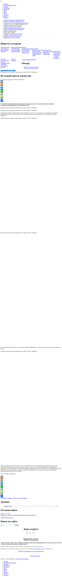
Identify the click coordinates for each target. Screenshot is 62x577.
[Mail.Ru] (31, 89)
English (5, 16)
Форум (5, 12)
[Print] (31, 98)
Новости (6, 4)
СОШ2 (20, 498)
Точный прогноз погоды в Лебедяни (31, 67)
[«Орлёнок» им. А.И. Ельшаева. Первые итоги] (16, 23)
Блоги (5, 13)
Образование (4, 498)
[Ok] (31, 534)
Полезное (6, 14)
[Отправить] (31, 101)
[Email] (31, 93)
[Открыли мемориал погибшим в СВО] (14, 20)
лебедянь (10, 498)
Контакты (6, 17)
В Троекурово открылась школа (30, 48)
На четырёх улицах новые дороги (51, 51)
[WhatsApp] (31, 91)
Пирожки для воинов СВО (57, 53)
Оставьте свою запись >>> (7, 517)
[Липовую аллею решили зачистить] (13, 33)
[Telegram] (31, 86)
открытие (15, 498)
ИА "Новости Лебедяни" (22, 559)
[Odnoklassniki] (31, 84)
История (6, 6)
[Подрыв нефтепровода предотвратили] (14, 28)
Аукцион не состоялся (57, 56)
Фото (5, 10)
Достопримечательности (10, 5)
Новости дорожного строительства (41, 50)
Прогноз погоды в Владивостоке (31, 68)
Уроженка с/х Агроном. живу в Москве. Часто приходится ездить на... (19, 515)
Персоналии (7, 8)
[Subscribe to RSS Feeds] (34, 534)
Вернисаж (6, 9)
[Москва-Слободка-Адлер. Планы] (13, 25)
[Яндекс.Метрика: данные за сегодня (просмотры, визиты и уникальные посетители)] (35, 556)
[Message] (31, 96)
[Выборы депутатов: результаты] (12, 36)
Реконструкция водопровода (18, 47)
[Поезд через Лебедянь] (10, 31)
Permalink (24, 498)
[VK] (31, 81)
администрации (38, 548)
